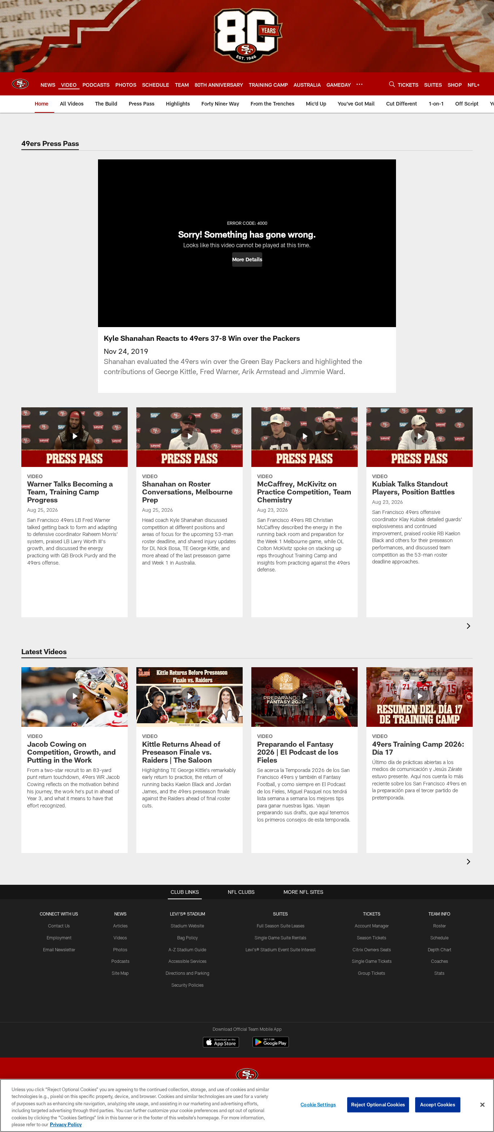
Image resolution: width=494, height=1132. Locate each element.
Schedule (439, 937)
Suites (280, 913)
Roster (439, 925)
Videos (120, 937)
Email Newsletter (59, 949)
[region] (247, 1105)
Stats (439, 973)
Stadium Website (187, 925)
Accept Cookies (437, 1104)
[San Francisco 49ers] (247, 1075)
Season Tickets (371, 937)
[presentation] (470, 627)
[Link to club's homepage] (20, 84)
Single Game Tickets (372, 961)
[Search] (392, 84)
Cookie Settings (318, 1104)
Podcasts (120, 961)
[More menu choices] (359, 84)
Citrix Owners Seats (372, 949)
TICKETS (371, 913)
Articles (120, 925)
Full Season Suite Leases (281, 925)
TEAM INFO (439, 913)
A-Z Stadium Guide (187, 949)
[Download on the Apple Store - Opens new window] (220, 1043)
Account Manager (372, 925)
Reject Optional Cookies (378, 1104)
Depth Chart (439, 949)
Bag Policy (187, 937)
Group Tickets (371, 973)
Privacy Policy (66, 1124)
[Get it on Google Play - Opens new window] (270, 1046)
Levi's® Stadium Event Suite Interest (281, 949)
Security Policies (187, 984)
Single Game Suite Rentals (280, 937)
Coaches (439, 961)
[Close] (482, 1105)
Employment (59, 937)
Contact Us (59, 925)
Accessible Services (187, 961)
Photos (120, 949)
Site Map (120, 973)
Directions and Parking (187, 973)
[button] (247, 259)
